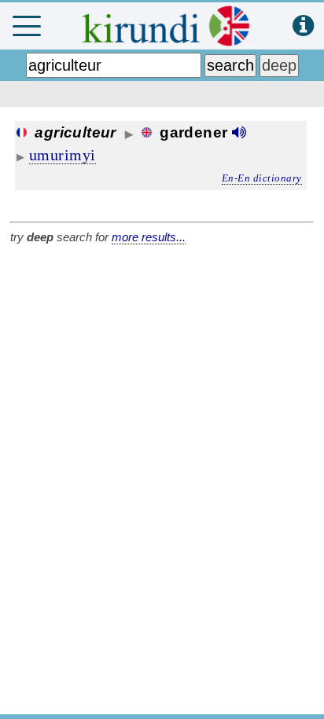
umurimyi (62, 154)
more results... (149, 237)
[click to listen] (239, 132)
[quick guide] (303, 26)
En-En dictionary (262, 178)
